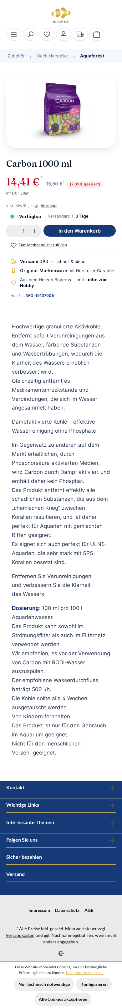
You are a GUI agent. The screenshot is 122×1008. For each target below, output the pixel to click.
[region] (61, 114)
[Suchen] (30, 34)
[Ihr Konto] (63, 34)
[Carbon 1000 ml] (61, 111)
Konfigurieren (94, 984)
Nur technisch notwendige (44, 984)
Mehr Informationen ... (84, 972)
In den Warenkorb (79, 231)
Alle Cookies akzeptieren (63, 999)
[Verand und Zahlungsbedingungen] (80, 34)
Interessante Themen (30, 822)
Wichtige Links (22, 805)
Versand (49, 205)
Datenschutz (67, 910)
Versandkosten (20, 935)
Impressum (39, 910)
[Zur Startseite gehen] (61, 15)
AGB (89, 910)
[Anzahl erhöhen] (34, 231)
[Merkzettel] (46, 34)
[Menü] (13, 34)
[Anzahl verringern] (12, 231)
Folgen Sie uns (22, 840)
